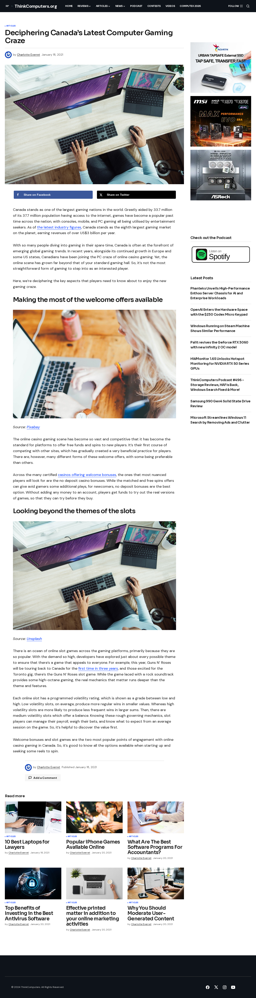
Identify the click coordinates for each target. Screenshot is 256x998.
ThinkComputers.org (36, 6)
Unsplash (34, 638)
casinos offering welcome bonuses (87, 474)
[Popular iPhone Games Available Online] (94, 817)
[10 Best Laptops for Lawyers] (33, 817)
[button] (7, 6)
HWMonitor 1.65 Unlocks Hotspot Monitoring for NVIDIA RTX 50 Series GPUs (219, 364)
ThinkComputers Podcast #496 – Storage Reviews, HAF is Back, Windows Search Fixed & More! (217, 385)
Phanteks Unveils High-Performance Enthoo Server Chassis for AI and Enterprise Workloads (220, 293)
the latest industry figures (59, 227)
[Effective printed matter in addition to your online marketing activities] (94, 883)
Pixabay (33, 427)
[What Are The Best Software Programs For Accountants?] (155, 817)
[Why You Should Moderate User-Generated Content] (155, 883)
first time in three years (98, 668)
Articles (11, 26)
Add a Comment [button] (45, 778)
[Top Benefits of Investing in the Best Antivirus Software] (33, 883)
